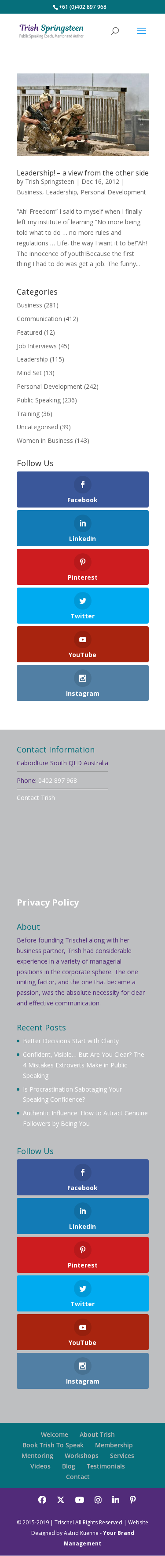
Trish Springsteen (49, 181)
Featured (29, 332)
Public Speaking (39, 400)
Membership (114, 1445)
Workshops (82, 1455)
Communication (39, 318)
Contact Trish (36, 797)
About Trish (97, 1434)
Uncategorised (37, 427)
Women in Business (45, 440)
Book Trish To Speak (53, 1445)
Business (29, 192)
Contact (78, 1476)
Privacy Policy (48, 902)
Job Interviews (37, 346)
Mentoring (37, 1455)
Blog (68, 1466)
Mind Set (29, 373)
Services (122, 1455)
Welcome (54, 1434)
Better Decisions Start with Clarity (71, 1041)
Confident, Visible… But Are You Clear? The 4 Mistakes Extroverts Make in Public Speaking (83, 1065)
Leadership (61, 192)
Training (28, 413)
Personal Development (113, 192)
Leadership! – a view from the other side (83, 173)
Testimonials (106, 1466)
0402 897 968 (57, 780)
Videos (40, 1466)
